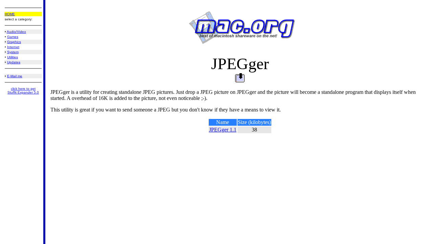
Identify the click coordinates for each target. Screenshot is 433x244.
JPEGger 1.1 (222, 130)
